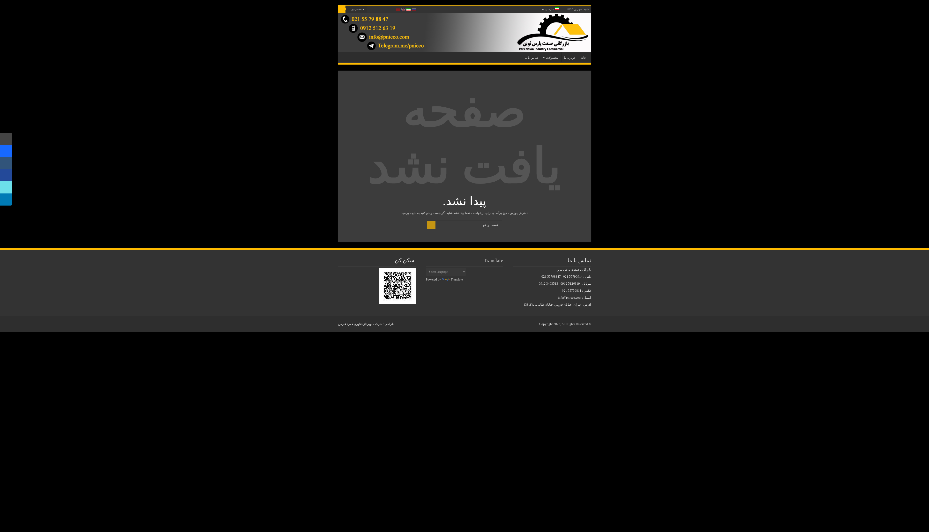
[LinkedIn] (382, 9)
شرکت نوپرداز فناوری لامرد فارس (360, 324)
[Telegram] (6, 151)
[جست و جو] (341, 9)
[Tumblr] (378, 9)
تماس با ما (531, 57)
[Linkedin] (6, 199)
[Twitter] (387, 9)
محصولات (552, 57)
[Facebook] (392, 9)
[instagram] (373, 9)
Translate (457, 279)
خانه (583, 57)
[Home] (6, 139)
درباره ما (569, 57)
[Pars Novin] (464, 32)
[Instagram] (6, 163)
